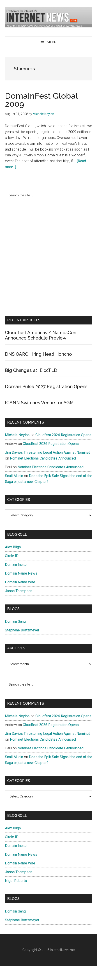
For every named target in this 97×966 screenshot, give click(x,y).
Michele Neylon (17, 435)
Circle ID (11, 556)
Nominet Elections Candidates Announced (43, 458)
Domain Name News (21, 573)
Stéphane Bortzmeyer (22, 630)
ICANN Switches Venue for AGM (39, 402)
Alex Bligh (13, 547)
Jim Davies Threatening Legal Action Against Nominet (47, 452)
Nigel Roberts (16, 881)
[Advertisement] (48, 258)
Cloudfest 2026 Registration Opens (63, 435)
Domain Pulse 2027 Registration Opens (46, 386)
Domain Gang (15, 621)
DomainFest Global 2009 (41, 100)
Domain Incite (16, 564)
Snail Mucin (14, 476)
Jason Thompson (18, 591)
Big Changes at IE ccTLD (31, 370)
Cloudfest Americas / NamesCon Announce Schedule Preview (40, 335)
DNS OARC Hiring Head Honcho (38, 354)
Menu (52, 42)
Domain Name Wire (20, 582)
